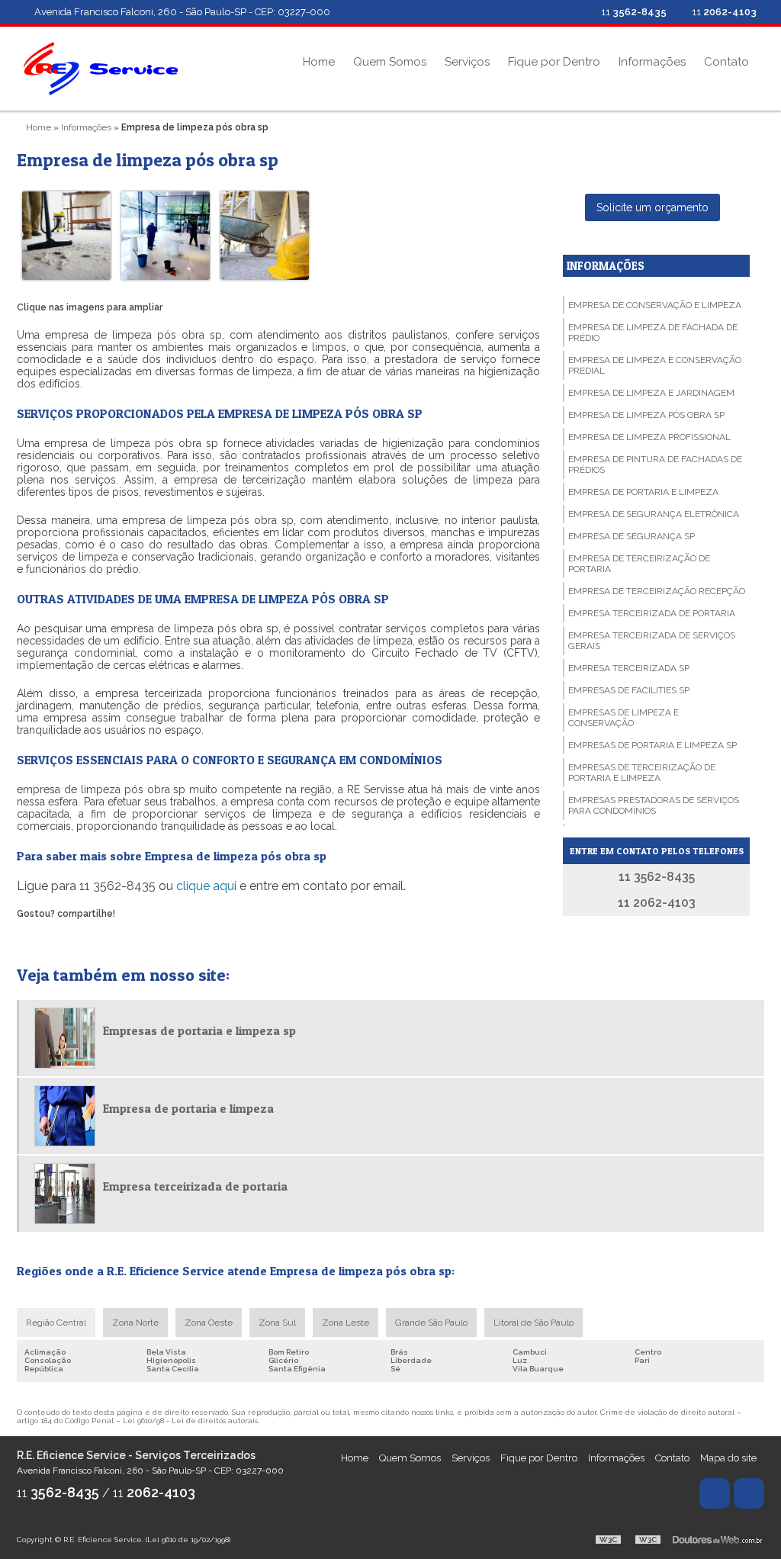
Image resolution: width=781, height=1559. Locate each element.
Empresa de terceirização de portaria (639, 563)
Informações (652, 62)
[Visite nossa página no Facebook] (572, 12)
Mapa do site (728, 1458)
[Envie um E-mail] (547, 12)
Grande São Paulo (431, 1322)
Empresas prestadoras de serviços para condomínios (653, 805)
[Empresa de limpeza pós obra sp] (66, 235)
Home (319, 62)
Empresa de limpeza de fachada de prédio (653, 332)
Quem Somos (389, 62)
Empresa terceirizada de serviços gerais (651, 640)
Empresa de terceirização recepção (656, 591)
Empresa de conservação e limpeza (654, 305)
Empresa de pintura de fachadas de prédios (655, 464)
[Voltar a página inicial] (101, 67)
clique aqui (206, 886)
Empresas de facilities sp (628, 690)
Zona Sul (277, 1322)
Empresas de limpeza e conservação (623, 717)
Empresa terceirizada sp (628, 668)
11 (723, 12)
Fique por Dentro (554, 62)
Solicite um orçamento (652, 207)
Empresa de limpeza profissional (649, 437)
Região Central (56, 1322)
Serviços (467, 62)
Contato (726, 62)
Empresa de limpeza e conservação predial (654, 365)
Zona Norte (135, 1322)
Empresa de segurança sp (631, 536)
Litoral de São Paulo (533, 1322)
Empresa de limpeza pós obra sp (646, 415)
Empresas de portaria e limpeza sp (652, 745)
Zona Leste (345, 1322)
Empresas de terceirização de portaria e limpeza (641, 772)
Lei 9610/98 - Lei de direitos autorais (190, 1420)
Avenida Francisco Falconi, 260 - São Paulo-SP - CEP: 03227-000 (182, 12)
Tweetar (38, 935)
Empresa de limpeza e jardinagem (651, 392)
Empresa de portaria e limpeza (643, 492)
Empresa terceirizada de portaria (651, 613)
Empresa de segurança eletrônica (653, 514)
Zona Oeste (209, 1322)
